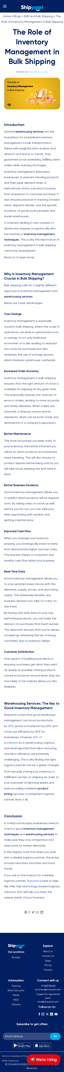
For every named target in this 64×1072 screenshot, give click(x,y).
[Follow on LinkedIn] (51, 1014)
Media (16, 995)
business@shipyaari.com (48, 989)
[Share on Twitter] (33, 912)
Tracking (16, 986)
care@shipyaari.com (48, 1001)
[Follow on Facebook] (39, 1014)
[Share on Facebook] (29, 912)
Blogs (17, 16)
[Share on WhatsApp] (25, 912)
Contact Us (48, 956)
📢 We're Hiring (43, 1059)
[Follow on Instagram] (42, 1014)
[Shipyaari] (32, 8)
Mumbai (16, 957)
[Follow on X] (47, 1014)
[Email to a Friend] (37, 912)
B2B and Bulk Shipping (38, 16)
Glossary (16, 1004)
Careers (48, 969)
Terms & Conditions (11, 1056)
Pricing (48, 965)
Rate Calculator (16, 990)
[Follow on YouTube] (56, 1014)
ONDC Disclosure (10, 1060)
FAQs (16, 999)
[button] (5, 6)
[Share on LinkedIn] (41, 912)
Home (7, 16)
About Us (48, 951)
